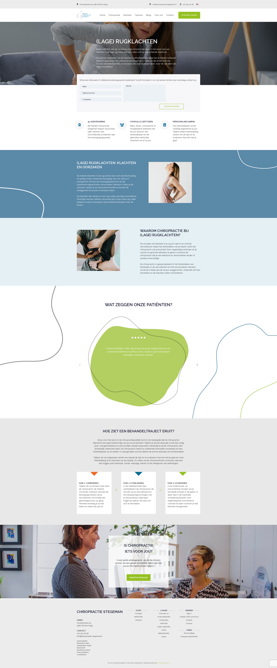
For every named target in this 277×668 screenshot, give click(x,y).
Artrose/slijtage (189, 633)
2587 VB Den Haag (85, 626)
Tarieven (139, 15)
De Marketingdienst (163, 663)
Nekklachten (138, 617)
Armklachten (163, 620)
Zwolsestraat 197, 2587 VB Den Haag (94, 4)
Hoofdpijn (138, 613)
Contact (170, 15)
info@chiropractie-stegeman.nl (164, 4)
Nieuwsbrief (81, 648)
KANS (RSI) (163, 623)
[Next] (197, 365)
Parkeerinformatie (83, 643)
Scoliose (189, 623)
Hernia (164, 630)
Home (102, 15)
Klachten (127, 15)
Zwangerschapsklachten (189, 636)
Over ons (159, 15)
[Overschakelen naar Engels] (197, 4)
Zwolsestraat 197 (84, 623)
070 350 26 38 (188, 4)
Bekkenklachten (163, 633)
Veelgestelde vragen (84, 645)
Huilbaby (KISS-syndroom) (189, 617)
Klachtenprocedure (83, 650)
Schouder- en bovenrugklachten (164, 615)
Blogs (148, 15)
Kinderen (189, 620)
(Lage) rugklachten (163, 627)
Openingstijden (82, 641)
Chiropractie (114, 15)
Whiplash (138, 620)
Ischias (164, 637)
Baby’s (189, 613)
